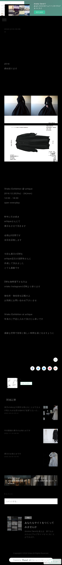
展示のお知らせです (12, 453)
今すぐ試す (39, 12)
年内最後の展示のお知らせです (17, 430)
